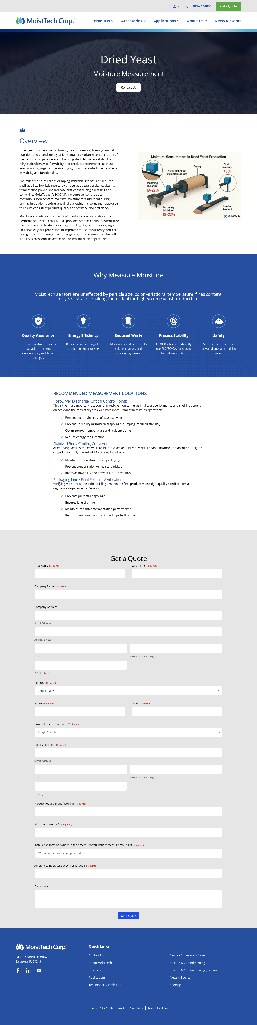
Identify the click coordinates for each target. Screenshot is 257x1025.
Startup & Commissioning (187, 963)
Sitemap (175, 985)
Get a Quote (228, 6)
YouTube (39, 970)
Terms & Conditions (157, 1008)
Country (39, 794)
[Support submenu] (178, 6)
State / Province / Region (143, 656)
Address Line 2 (42, 639)
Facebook (18, 970)
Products (102, 20)
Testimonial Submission (105, 985)
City (36, 656)
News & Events (228, 20)
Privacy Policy (136, 1008)
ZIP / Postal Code (43, 673)
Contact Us (128, 87)
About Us (195, 20)
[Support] (174, 6)
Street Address (42, 623)
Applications (164, 20)
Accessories (131, 20)
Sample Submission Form (187, 955)
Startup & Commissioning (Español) (194, 970)
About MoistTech (100, 963)
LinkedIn (28, 970)
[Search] (186, 6)
